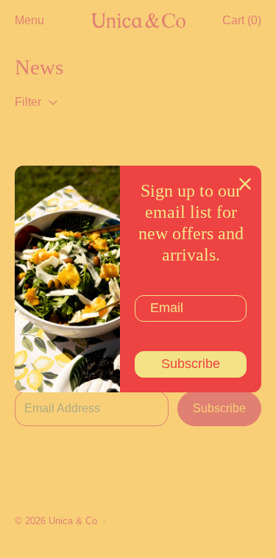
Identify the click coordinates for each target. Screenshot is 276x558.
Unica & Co (73, 520)
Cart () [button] (241, 20)
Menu (29, 20)
